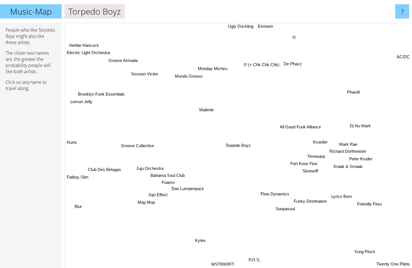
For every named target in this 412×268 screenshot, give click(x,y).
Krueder (319, 142)
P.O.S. (256, 260)
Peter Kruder (360, 158)
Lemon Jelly (82, 101)
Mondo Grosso (189, 75)
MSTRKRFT (221, 264)
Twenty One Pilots (393, 264)
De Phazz (293, 63)
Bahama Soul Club (168, 176)
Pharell (354, 92)
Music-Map (31, 11)
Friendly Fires (370, 202)
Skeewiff (310, 171)
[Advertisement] (31, 181)
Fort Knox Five (303, 164)
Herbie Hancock (83, 45)
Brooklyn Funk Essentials (101, 93)
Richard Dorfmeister (347, 151)
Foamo (168, 183)
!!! (294, 37)
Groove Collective (137, 145)
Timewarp (316, 157)
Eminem (264, 26)
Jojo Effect (157, 192)
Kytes (200, 240)
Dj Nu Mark (360, 125)
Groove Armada (123, 59)
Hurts (72, 142)
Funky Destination (310, 201)
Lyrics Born (341, 196)
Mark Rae (348, 144)
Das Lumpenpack (188, 192)
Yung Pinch (366, 251)
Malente (205, 110)
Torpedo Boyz (238, 145)
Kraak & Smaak (348, 165)
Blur (77, 205)
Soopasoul (285, 209)
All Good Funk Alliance (301, 129)
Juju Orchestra (150, 169)
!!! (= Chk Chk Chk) (261, 64)
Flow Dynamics (275, 194)
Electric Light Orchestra (88, 52)
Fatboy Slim (78, 176)
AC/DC (403, 56)
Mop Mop (146, 202)
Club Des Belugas (104, 169)
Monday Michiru (213, 68)
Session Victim (145, 73)
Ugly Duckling (239, 26)
